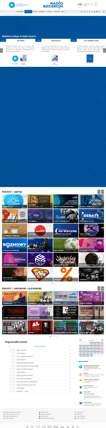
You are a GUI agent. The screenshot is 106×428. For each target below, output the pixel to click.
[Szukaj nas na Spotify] (49, 425)
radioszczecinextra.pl (46, 414)
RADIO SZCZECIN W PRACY (21, 369)
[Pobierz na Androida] (62, 425)
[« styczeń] (81, 340)
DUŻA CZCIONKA (80, 416)
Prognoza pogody (9, 418)
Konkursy (42, 11)
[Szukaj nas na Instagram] (38, 425)
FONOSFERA (17, 388)
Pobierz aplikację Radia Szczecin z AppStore (91, 387)
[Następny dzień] (65, 346)
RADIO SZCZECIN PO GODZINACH (24, 381)
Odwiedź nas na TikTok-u (92, 11)
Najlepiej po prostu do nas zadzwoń (82, 11)
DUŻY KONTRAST (80, 418)
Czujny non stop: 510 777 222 (12, 414)
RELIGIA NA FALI (56, 41)
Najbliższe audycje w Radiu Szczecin (19, 36)
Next (104, 50)
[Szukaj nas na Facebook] (27, 425)
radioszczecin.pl (44, 412)
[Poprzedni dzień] (14, 346)
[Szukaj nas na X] (32, 425)
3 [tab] (54, 337)
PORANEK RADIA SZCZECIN (22, 362)
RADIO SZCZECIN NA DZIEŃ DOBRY (25, 365)
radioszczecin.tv (44, 416)
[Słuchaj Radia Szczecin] (11, 5)
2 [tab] (54, 284)
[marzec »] (102, 340)
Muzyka (35, 11)
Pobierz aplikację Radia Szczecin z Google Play (91, 381)
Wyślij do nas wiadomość (97, 11)
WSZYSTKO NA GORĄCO (21, 378)
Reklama (57, 11)
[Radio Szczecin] (53, 5)
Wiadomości (20, 11)
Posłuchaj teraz (80, 412)
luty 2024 (91, 340)
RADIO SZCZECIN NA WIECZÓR (23, 384)
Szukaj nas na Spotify (94, 11)
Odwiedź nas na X (87, 11)
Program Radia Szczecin (17, 14)
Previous (1, 50)
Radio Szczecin (7, 14)
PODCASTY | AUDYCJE (12, 191)
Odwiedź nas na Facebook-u (84, 11)
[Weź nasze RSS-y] (78, 425)
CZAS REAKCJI (21, 41)
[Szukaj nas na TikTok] (44, 425)
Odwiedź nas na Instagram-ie (89, 11)
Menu (104, 11)
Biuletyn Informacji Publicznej (47, 418)
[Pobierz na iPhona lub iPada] (67, 425)
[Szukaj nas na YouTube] (55, 425)
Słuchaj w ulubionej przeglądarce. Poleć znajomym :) (92, 368)
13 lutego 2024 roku (39, 346)
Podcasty (28, 11)
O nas (63, 11)
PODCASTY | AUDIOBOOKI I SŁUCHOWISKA (22, 288)
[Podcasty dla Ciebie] (72, 425)
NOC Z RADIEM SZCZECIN (22, 356)
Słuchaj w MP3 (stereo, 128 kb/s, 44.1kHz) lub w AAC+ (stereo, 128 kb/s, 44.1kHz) (94, 375)
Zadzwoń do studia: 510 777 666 (13, 412)
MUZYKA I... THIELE (19, 391)
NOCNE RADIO (18, 359)
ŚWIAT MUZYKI (18, 350)
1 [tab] (52, 284)
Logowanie (79, 414)
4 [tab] (56, 337)
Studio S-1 (49, 11)
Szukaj (99, 11)
